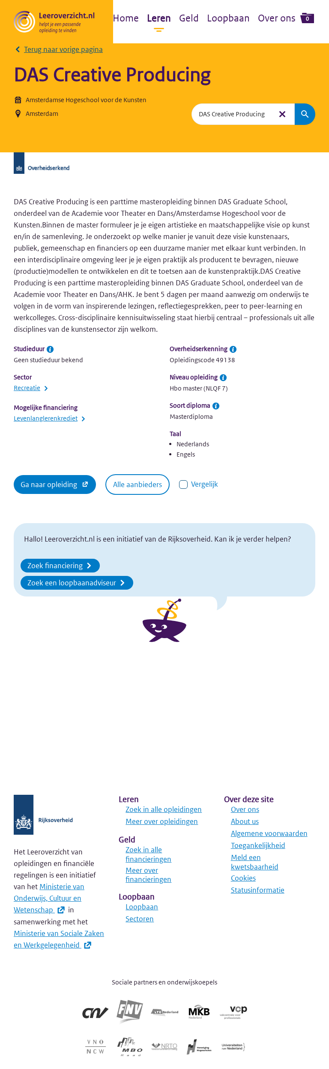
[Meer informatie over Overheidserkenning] (233, 349)
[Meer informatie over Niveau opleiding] (223, 377)
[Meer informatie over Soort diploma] (215, 406)
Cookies (243, 878)
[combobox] (232, 114)
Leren (159, 18)
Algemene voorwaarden (269, 833)
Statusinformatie (257, 890)
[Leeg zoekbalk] (282, 114)
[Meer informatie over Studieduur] (50, 349)
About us (245, 821)
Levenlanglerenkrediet (46, 418)
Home (126, 18)
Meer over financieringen (148, 875)
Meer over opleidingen (162, 821)
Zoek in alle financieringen (148, 854)
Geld (189, 18)
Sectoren (140, 919)
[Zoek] (305, 114)
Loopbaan (228, 18)
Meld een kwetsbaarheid (254, 862)
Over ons (277, 18)
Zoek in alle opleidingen (164, 809)
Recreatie (27, 388)
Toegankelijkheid (258, 845)
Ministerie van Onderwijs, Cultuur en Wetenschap (49, 898)
